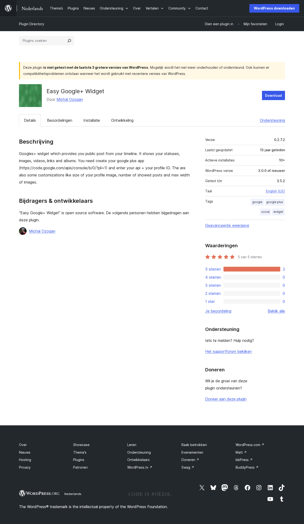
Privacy (25, 467)
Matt (241, 452)
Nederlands (72, 494)
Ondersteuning (272, 120)
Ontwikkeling (122, 120)
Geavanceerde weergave (227, 225)
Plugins (78, 460)
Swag (187, 467)
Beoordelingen (59, 120)
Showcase (81, 445)
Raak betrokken (194, 445)
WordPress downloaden (274, 8)
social (265, 211)
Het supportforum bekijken (228, 351)
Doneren (190, 460)
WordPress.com (250, 445)
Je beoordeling (218, 311)
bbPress (244, 460)
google (257, 202)
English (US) (275, 191)
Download (273, 95)
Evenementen (192, 452)
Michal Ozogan (70, 99)
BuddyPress (247, 467)
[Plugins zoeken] (69, 40)
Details (30, 120)
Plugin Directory (31, 24)
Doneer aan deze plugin (226, 399)
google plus (274, 202)
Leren (131, 445)
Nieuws (24, 452)
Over (23, 445)
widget (278, 211)
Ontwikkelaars (138, 460)
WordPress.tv (139, 467)
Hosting (25, 460)
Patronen (80, 467)
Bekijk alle (276, 311)
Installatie (91, 120)
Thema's (79, 452)
